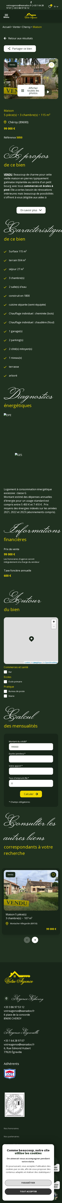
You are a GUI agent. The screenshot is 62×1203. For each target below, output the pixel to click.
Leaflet (27, 662)
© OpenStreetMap (50, 662)
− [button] (54, 626)
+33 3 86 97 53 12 (21, 7)
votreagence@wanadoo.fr (19, 5)
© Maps (36, 662)
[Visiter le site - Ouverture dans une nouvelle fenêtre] (10, 1074)
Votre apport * (16, 765)
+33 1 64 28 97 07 (14, 1040)
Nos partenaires (11, 1136)
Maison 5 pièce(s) (19, 916)
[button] (35, 940)
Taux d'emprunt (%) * (19, 778)
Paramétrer (28, 1182)
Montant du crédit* (18, 741)
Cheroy (26, 27)
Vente (16, 27)
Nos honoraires (11, 1128)
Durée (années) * (17, 753)
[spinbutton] (31, 783)
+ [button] (54, 622)
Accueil (7, 27)
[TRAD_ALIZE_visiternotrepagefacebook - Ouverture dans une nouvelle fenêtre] (31, 2)
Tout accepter (28, 1191)
